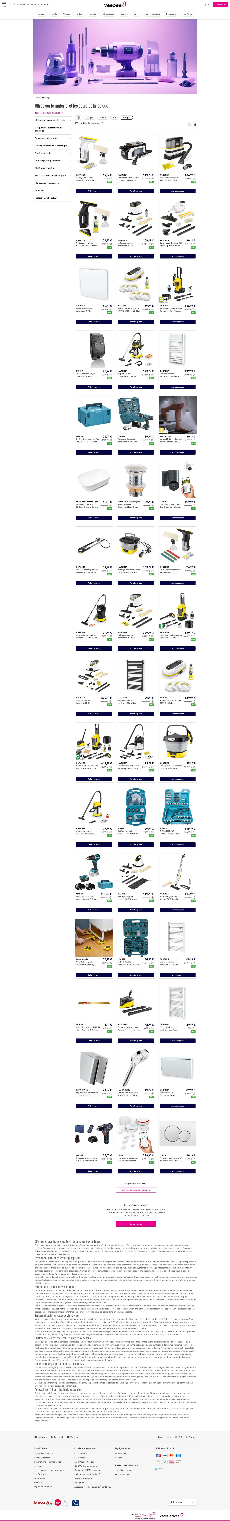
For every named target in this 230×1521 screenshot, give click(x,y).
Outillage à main (43, 153)
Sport (136, 14)
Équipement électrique (46, 138)
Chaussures (108, 14)
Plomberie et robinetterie (47, 183)
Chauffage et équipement (47, 160)
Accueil (41, 14)
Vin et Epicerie (153, 14)
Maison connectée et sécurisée (50, 120)
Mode (54, 14)
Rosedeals (171, 14)
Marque (89, 117)
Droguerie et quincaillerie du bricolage (48, 129)
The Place (187, 14)
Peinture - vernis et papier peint (50, 175)
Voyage (66, 14)
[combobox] (182, 1502)
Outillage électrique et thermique (51, 145)
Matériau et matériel (45, 168)
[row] (136, 165)
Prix (114, 117)
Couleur (103, 117)
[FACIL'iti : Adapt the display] (58, 1502)
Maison (93, 14)
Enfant (80, 14)
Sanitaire (39, 190)
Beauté (124, 14)
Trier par (126, 117)
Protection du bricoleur (46, 198)
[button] (4, 4)
